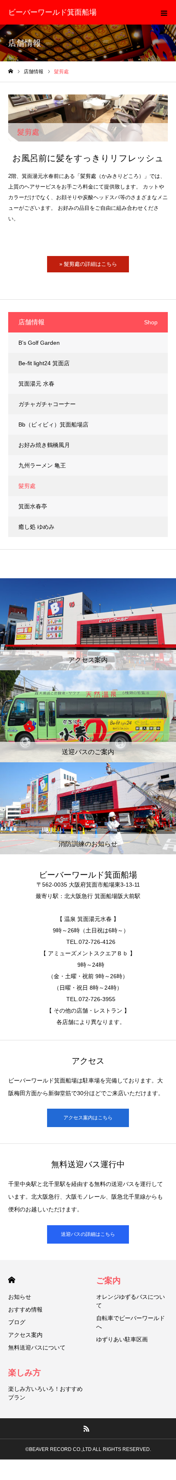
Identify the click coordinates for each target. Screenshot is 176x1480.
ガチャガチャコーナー (47, 404)
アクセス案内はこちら (88, 1118)
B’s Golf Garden (39, 342)
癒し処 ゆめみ (36, 526)
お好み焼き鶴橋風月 (44, 445)
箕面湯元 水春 (36, 383)
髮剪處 (27, 486)
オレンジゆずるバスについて (130, 1301)
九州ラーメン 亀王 (42, 465)
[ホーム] (10, 71)
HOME (11, 1279)
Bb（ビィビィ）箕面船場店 (53, 424)
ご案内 (108, 1280)
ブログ (16, 1322)
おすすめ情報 (25, 1309)
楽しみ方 (24, 1372)
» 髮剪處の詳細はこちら (88, 264)
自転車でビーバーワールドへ (130, 1322)
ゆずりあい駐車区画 (122, 1339)
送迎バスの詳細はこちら (88, 1234)
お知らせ (19, 1297)
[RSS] (87, 1428)
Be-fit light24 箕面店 (44, 363)
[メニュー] (164, 12)
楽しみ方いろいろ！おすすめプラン (45, 1393)
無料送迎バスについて (36, 1347)
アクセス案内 (25, 1335)
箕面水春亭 (32, 506)
